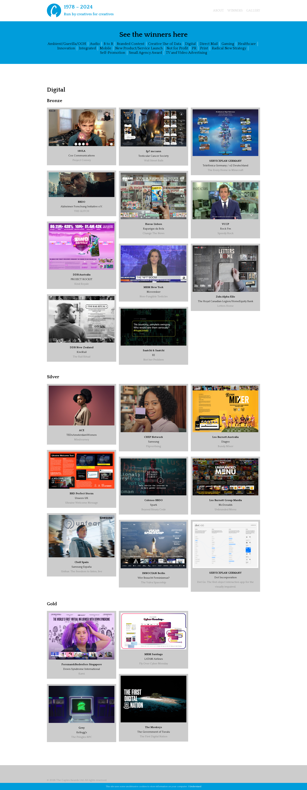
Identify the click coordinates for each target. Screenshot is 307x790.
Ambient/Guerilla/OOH (67, 44)
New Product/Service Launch (139, 48)
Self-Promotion (112, 53)
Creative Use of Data (164, 44)
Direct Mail (209, 44)
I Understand (194, 786)
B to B (108, 44)
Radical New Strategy (229, 48)
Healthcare (247, 44)
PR (194, 48)
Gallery (253, 10)
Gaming (228, 44)
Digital (190, 44)
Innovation (66, 48)
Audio (95, 44)
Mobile (105, 48)
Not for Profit (177, 48)
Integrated (87, 48)
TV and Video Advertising (186, 53)
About (218, 10)
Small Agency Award (145, 53)
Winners (235, 10)
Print (204, 48)
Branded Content (130, 44)
